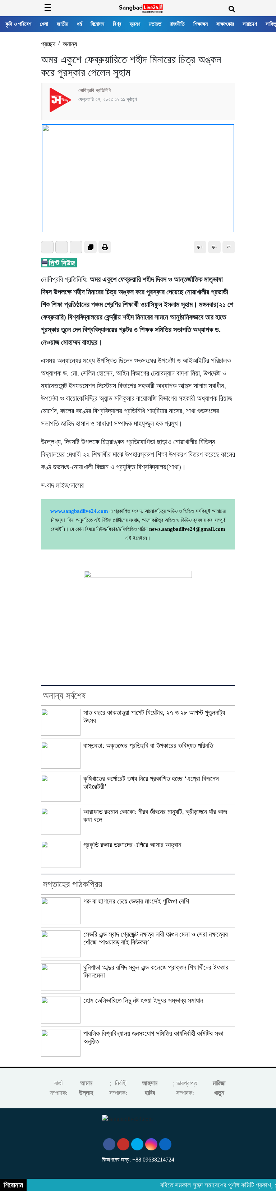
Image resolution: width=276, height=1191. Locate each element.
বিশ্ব (117, 24)
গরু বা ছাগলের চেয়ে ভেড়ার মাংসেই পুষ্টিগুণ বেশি (136, 901)
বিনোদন (97, 24)
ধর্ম (79, 24)
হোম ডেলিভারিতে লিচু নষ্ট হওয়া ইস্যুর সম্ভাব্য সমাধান (143, 1000)
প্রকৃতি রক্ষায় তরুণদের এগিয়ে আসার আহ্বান (132, 845)
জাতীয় (62, 24)
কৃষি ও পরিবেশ (18, 24)
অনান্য (70, 44)
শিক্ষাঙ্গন (200, 24)
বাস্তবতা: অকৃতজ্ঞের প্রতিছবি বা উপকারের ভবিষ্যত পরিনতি (148, 745)
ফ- (214, 247)
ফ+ (200, 247)
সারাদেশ (250, 24)
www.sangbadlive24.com (79, 511)
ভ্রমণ (135, 24)
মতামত (155, 24)
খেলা (44, 24)
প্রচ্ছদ (48, 44)
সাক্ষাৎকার (225, 24)
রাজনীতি (177, 24)
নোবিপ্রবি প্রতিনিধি (94, 90)
